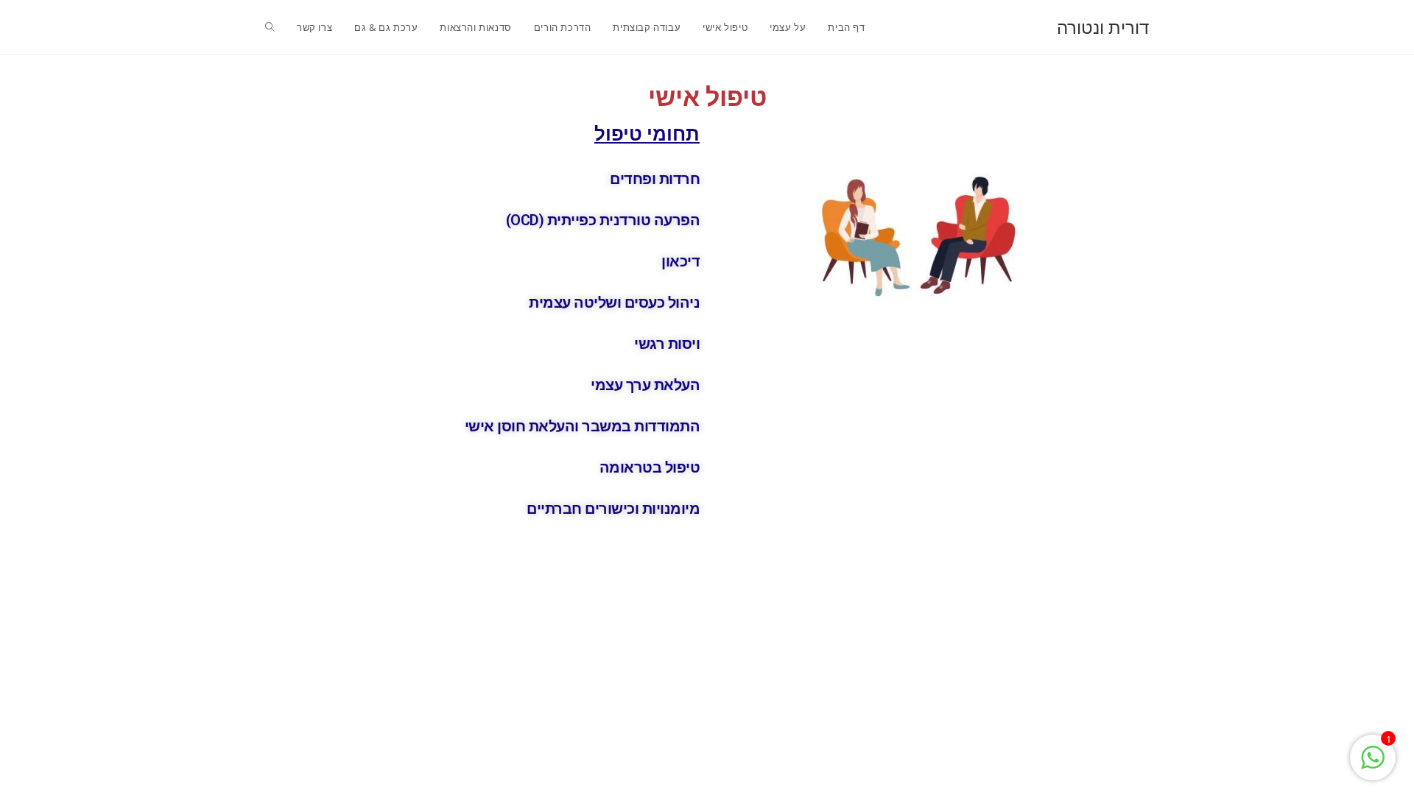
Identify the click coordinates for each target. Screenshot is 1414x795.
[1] (1373, 765)
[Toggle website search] (270, 27)
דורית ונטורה (1103, 27)
